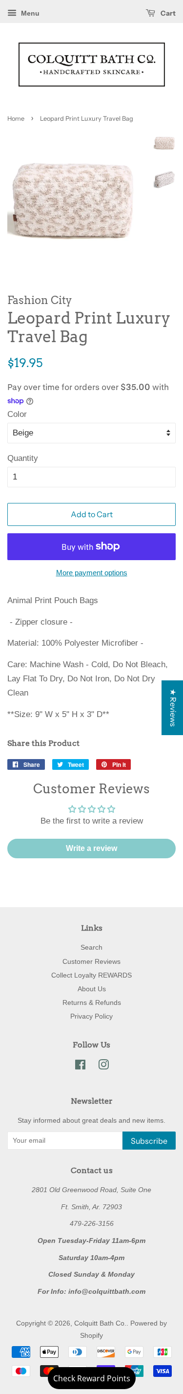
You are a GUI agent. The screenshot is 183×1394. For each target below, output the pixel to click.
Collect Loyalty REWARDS (91, 975)
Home (15, 118)
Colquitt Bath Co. (100, 1323)
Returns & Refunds (91, 1002)
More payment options (91, 572)
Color (17, 414)
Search (91, 947)
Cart (167, 13)
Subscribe (149, 1141)
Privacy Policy (91, 1016)
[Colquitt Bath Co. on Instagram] (103, 1066)
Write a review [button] (91, 848)
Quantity (22, 458)
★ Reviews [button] (173, 708)
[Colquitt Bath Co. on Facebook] (80, 1066)
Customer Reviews (91, 961)
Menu (29, 13)
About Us (92, 989)
